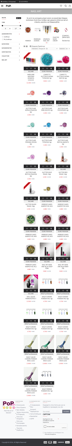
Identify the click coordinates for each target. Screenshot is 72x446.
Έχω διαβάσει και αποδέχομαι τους (54, 433)
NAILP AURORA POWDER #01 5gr (47, 297)
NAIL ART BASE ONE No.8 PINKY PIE (63, 266)
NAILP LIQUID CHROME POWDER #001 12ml (31, 359)
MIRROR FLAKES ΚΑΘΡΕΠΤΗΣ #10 (63, 235)
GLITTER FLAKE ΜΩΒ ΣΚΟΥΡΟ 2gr (47, 109)
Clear (19, 18)
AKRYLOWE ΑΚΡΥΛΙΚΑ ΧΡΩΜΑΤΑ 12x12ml (30, 77)
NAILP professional (47, 294)
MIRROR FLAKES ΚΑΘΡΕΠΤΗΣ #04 (63, 205)
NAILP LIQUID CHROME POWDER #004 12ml (63, 359)
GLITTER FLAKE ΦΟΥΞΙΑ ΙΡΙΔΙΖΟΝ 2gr (31, 174)
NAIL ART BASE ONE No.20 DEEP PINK (47, 266)
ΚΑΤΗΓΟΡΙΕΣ (5, 44)
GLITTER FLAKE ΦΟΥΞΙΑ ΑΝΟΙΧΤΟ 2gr (63, 142)
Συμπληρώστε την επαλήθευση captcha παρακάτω (48, 420)
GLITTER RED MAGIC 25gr (63, 173)
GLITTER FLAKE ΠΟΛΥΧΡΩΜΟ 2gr (63, 109)
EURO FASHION (47, 71)
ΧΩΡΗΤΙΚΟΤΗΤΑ (6, 52)
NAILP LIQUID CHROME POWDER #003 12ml (47, 359)
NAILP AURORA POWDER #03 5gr (31, 328)
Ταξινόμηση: (35, 48)
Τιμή (3, 22)
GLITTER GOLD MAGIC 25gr (47, 173)
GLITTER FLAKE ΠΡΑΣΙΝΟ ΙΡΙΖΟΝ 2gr (31, 142)
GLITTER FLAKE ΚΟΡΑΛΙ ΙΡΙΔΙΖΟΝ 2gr (31, 110)
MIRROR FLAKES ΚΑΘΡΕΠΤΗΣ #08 (31, 235)
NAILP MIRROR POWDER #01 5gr (47, 390)
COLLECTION (5, 56)
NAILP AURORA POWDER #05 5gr (63, 328)
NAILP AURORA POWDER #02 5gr (63, 297)
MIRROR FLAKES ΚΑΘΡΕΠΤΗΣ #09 (47, 235)
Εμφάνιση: (62, 48)
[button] (46, 42)
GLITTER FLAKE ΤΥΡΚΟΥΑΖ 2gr (47, 141)
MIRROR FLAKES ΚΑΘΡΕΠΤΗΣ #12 (31, 265)
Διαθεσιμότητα (7, 34)
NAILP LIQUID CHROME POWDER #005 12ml (31, 391)
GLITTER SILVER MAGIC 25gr (31, 205)
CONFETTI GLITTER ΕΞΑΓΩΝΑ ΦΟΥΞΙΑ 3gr (63, 76)
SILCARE (31, 71)
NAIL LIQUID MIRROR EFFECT (30, 297)
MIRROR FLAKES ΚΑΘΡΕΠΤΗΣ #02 (47, 205)
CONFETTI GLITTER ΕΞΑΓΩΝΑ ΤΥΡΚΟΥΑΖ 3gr (47, 76)
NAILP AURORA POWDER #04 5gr (47, 328)
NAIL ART (4, 60)
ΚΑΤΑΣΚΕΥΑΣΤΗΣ (7, 48)
